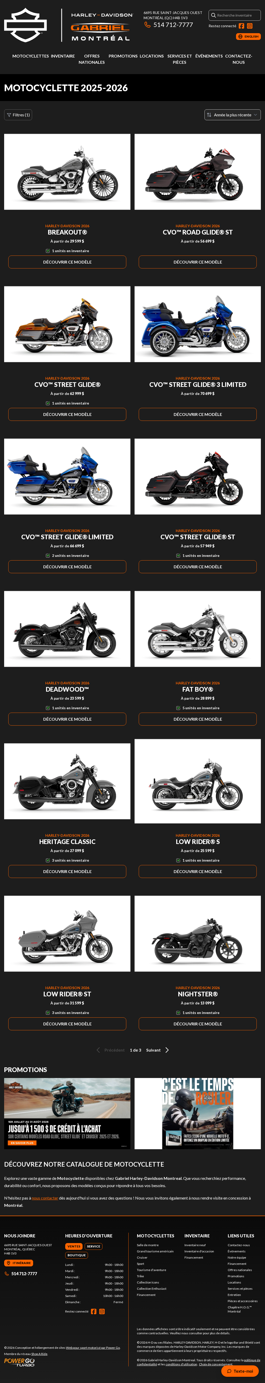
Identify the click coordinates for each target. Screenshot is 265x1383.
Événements (209, 55)
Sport (140, 1264)
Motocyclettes (30, 55)
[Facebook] (241, 26)
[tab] (74, 1246)
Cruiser (142, 1257)
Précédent (115, 1049)
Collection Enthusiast (151, 1288)
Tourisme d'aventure (151, 1270)
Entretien (234, 1295)
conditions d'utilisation (181, 1364)
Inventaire (63, 55)
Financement (146, 1295)
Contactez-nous (239, 1245)
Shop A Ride (39, 1354)
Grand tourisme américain (155, 1251)
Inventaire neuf (195, 1245)
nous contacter (45, 1197)
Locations (152, 55)
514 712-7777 (173, 24)
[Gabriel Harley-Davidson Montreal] (69, 25)
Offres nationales (240, 1270)
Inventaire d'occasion (199, 1251)
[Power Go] (62, 1362)
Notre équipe (237, 1257)
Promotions (123, 55)
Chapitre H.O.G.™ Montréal (240, 1309)
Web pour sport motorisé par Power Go (93, 1348)
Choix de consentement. (216, 1364)
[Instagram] (250, 26)
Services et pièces (240, 1288)
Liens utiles (241, 1235)
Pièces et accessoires (243, 1301)
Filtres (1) (21, 114)
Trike (140, 1276)
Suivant (153, 1049)
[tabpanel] (94, 1283)
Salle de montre (148, 1245)
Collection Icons (148, 1282)
